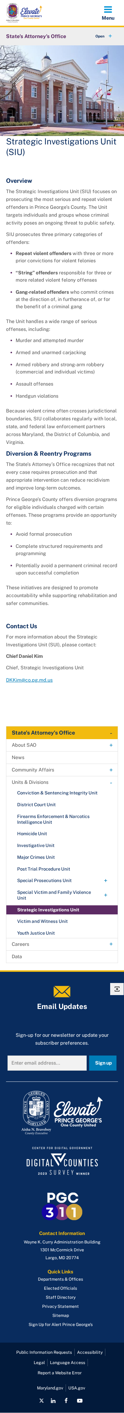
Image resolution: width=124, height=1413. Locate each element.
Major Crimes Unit (36, 857)
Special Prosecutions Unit (44, 880)
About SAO (24, 745)
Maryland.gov (50, 1388)
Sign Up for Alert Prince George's (61, 1324)
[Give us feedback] (117, 989)
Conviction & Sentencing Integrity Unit (57, 792)
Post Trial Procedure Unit (43, 868)
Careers (20, 944)
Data (17, 956)
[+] (98, 36)
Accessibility (90, 1352)
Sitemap (60, 1315)
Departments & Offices (60, 1279)
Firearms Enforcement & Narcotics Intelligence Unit (53, 819)
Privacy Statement (60, 1306)
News (18, 757)
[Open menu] (108, 12)
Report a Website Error (60, 1372)
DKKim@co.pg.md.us (29, 680)
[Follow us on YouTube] (79, 1401)
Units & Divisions (30, 782)
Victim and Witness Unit (42, 921)
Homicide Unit (32, 833)
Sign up (103, 1063)
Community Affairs (33, 770)
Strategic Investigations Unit (48, 909)
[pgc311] (62, 1113)
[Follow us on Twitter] (41, 1401)
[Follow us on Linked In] (53, 1401)
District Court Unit (36, 804)
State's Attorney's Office (36, 36)
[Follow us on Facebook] (66, 1401)
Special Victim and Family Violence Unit (54, 895)
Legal (39, 1362)
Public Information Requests (44, 1352)
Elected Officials (60, 1288)
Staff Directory (61, 1297)
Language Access (67, 1362)
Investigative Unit (35, 845)
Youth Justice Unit (36, 933)
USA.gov (76, 1388)
